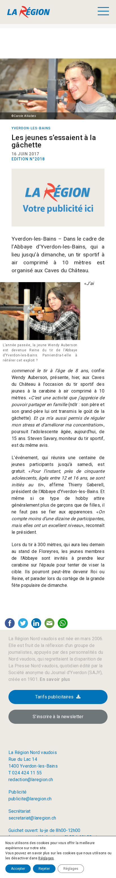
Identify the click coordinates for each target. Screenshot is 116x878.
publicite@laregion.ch (30, 798)
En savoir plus (54, 679)
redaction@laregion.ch (30, 779)
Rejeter (44, 869)
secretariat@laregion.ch (32, 818)
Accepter (18, 869)
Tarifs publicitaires (54, 697)
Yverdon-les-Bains (31, 128)
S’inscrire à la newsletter (58, 716)
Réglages (46, 858)
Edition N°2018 (28, 159)
